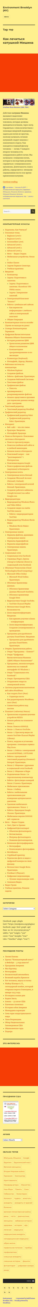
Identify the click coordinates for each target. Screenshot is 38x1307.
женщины (8, 1221)
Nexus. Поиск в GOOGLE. (17, 726)
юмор (6, 1270)
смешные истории (12, 1261)
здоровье (27, 192)
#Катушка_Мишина (10, 192)
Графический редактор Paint (20, 415)
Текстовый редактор (14, 406)
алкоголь (27, 1198)
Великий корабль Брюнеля (17, 977)
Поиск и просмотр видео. (18, 442)
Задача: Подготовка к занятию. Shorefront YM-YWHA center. (20, 287)
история (18, 1225)
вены (6, 1216)
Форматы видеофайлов (17, 544)
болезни (21, 192)
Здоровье (26, 189)
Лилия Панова (11, 957)
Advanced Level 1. (14, 245)
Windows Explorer (14, 370)
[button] (29, 1281)
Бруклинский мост (22, 1162)
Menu (6, 17)
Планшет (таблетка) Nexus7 (17, 711)
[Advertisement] (19, 73)
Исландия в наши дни (15, 995)
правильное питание (13, 1248)
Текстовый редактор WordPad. (20, 409)
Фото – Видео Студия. (17, 254)
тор (25, 196)
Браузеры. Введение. (16, 430)
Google (26, 1158)
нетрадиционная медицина (13, 196)
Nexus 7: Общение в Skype (18, 771)
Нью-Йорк (8, 1189)
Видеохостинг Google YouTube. (21, 601)
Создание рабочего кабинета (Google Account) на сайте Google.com (20, 493)
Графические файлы (16, 385)
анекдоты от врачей (23, 1203)
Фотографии (15, 846)
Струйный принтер (16, 855)
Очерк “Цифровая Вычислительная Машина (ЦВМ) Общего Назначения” (20, 658)
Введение (9, 272)
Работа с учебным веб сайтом (20, 304)
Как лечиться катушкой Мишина (18, 40)
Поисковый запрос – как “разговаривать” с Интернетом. (18, 457)
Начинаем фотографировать (20, 843)
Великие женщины (12, 1167)
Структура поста (16, 696)
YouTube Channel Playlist (20, 604)
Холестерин (21, 1194)
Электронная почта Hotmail (19, 475)
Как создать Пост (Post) (17, 693)
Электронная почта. (14, 472)
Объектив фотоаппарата (20, 831)
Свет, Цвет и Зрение (16, 825)
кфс (26, 1225)
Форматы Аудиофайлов (17, 541)
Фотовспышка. (15, 834)
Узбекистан (9, 1194)
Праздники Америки (14, 966)
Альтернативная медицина (12, 189)
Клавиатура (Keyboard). (17, 358)
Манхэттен (26, 1185)
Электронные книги (14, 532)
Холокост (8, 1198)
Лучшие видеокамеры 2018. (21, 879)
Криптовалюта (10, 1180)
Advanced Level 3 (14, 251)
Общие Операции (15, 319)
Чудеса (17, 1198)
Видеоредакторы (12, 499)
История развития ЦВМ (18, 340)
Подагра (8, 1031)
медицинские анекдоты (14, 1234)
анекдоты (8, 1203)
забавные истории (23, 1221)
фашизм (26, 1261)
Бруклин (8, 1162)
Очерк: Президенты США (18, 678)
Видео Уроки (10, 885)
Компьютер (12, 275)
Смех (26, 1189)
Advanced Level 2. (14, 248)
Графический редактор (15, 412)
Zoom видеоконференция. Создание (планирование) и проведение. (22, 628)
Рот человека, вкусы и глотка (18, 980)
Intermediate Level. (15, 242)
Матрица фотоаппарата (20, 837)
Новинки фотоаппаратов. (21, 840)
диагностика (23, 1216)
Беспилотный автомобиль (17, 974)
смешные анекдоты (12, 1257)
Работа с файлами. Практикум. (21, 376)
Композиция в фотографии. (22, 849)
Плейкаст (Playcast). (16, 873)
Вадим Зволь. (11, 998)
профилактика (10, 1252)
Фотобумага (12, 852)
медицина (18, 1230)
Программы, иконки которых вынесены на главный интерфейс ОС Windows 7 (20, 667)
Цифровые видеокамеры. (18, 876)
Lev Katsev (9, 187)
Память (18, 1189)
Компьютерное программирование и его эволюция (20, 352)
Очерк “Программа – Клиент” (20, 652)
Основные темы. (12, 233)
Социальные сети (13, 553)
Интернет (9, 424)
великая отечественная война (17, 1212)
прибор (28, 1248)
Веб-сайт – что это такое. (18, 427)
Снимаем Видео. (14, 882)
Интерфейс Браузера (16, 433)
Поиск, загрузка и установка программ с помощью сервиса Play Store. (20, 744)
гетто (13, 1216)
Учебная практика (15, 269)
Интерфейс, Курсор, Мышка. (20, 361)
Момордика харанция (15, 1010)
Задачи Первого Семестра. (19, 266)
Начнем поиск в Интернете (19, 451)
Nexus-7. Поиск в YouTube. (19, 729)
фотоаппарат (9, 1266)
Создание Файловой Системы (20, 379)
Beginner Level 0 (14, 236)
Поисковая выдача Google (18, 463)
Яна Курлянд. (11, 969)
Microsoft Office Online (17, 574)
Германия (8, 1176)
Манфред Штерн (11, 1185)
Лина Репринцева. (13, 1019)
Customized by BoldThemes (25, 1298)
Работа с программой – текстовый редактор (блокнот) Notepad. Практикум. (21, 759)
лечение (19, 194)
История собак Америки (16, 1007)
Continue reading (10, 182)
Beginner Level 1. (14, 239)
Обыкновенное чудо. (14, 1028)
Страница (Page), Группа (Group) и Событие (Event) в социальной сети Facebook (19, 562)
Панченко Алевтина (14, 1004)
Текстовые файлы (15, 382)
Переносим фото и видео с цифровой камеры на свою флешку (19, 861)
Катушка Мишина (9, 194)
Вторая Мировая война (14, 1171)
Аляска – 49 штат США (15, 1001)
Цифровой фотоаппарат (18, 828)
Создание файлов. (15, 373)
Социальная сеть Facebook (19, 556)
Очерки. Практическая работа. (18, 649)
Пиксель (13, 388)
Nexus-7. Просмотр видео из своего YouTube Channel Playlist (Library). (21, 735)
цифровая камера (26, 1266)
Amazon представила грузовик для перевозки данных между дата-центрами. (21, 400)
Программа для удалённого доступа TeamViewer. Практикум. (21, 643)
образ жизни (9, 1243)
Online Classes (13, 263)
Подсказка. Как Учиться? (16, 230)
